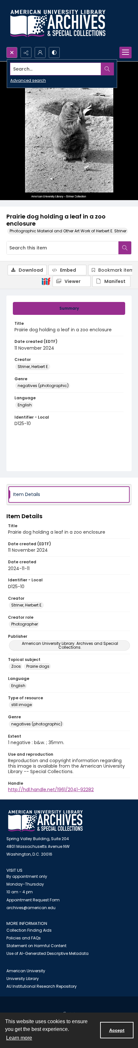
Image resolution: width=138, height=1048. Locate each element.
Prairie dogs (37, 666)
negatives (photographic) (43, 385)
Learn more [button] (19, 1038)
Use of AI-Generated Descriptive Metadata (47, 953)
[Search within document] (124, 247)
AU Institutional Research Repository (41, 986)
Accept (117, 1030)
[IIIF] (46, 281)
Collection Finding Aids (29, 930)
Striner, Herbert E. (33, 366)
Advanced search (28, 80)
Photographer (24, 624)
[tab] (69, 308)
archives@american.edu (31, 907)
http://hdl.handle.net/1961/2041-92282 (51, 789)
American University (25, 971)
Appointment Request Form (33, 900)
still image (21, 704)
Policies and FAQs (23, 938)
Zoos (16, 666)
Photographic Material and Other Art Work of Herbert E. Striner (68, 231)
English (25, 405)
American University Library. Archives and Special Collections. (70, 645)
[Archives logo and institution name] (57, 23)
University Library (22, 978)
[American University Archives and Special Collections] (45, 821)
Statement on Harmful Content (36, 945)
